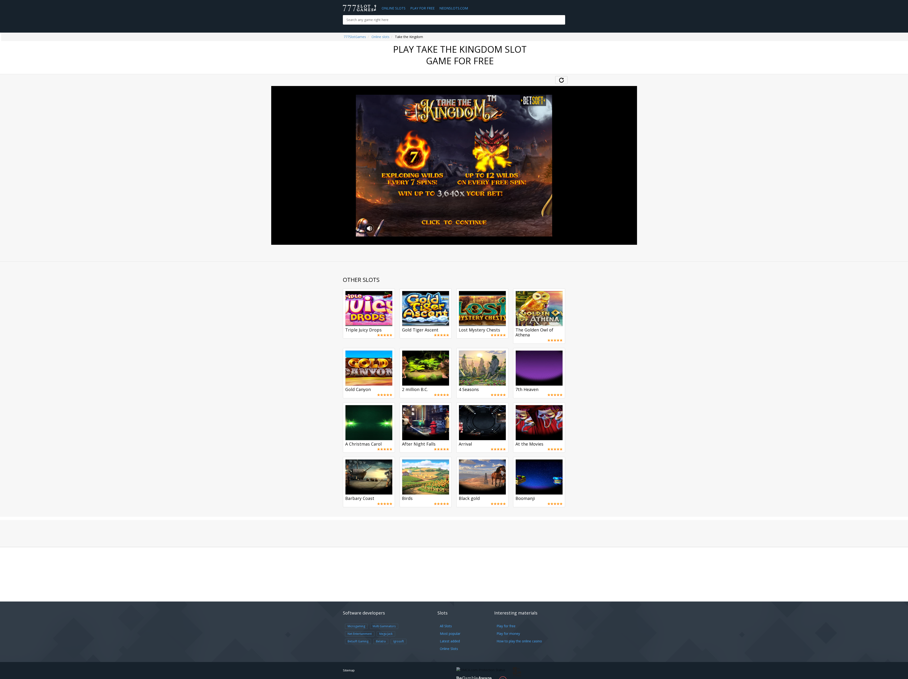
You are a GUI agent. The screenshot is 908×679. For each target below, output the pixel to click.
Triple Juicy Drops (363, 330)
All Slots (446, 626)
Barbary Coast (359, 498)
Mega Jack (386, 634)
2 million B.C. (415, 389)
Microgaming (356, 626)
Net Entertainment (360, 634)
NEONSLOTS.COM (453, 8)
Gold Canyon (358, 389)
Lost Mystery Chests (479, 330)
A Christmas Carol (363, 444)
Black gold (469, 498)
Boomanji (525, 498)
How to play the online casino (519, 641)
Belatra (381, 641)
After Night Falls (419, 444)
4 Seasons (469, 389)
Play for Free (422, 8)
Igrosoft (398, 641)
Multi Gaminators (384, 626)
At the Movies (529, 444)
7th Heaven (526, 389)
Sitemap (349, 670)
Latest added (450, 641)
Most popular (450, 633)
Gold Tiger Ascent (420, 330)
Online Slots (394, 8)
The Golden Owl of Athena (534, 332)
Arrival (465, 444)
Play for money (508, 633)
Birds (407, 498)
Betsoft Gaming (358, 641)
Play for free (506, 626)
